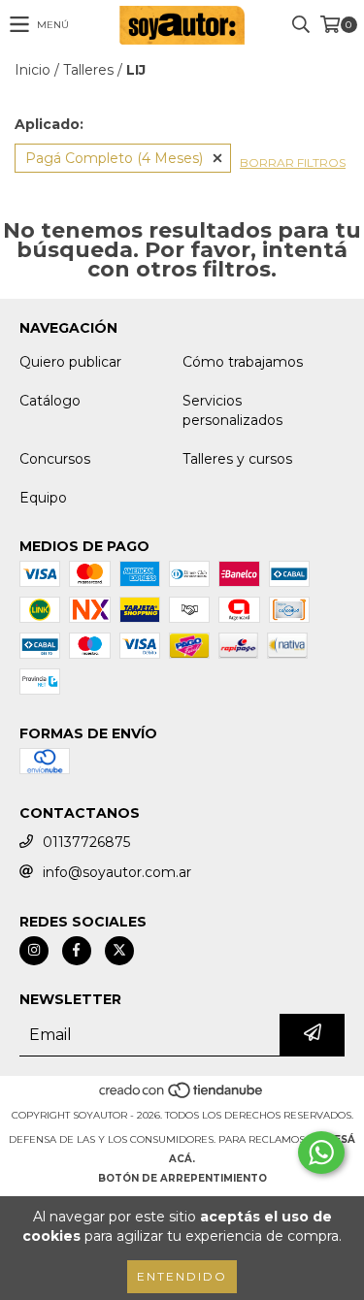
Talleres (88, 70)
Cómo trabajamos (242, 362)
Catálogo (50, 400)
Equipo (43, 497)
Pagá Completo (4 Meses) (114, 158)
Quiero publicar (70, 362)
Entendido (182, 1276)
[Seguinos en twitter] (119, 950)
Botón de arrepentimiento (182, 1178)
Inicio (32, 70)
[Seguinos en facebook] (76, 950)
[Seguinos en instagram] (34, 950)
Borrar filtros (293, 162)
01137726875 (86, 842)
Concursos (54, 459)
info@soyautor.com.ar (117, 872)
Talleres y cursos (237, 459)
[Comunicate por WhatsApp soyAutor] (321, 1152)
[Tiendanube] (182, 1095)
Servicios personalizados (232, 410)
